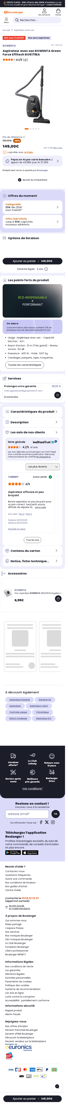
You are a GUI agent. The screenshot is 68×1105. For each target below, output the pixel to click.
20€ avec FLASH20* (14, 37)
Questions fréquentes (18, 875)
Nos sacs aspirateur (39, 37)
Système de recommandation (22, 989)
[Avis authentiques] (43, 442)
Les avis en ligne (14, 993)
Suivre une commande (18, 878)
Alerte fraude (12, 1014)
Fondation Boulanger (17, 947)
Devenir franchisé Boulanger (21, 1030)
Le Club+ (28, 152)
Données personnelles (18, 977)
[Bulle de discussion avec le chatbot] (57, 1086)
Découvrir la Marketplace (19, 1037)
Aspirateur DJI (43, 718)
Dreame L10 (45, 699)
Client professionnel (16, 950)
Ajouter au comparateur (35, 180)
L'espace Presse (14, 928)
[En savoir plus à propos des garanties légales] (46, 269)
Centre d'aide (13, 890)
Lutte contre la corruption (20, 996)
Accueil (6, 30)
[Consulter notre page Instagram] (53, 823)
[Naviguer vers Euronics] (32, 1047)
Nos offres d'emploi (16, 1026)
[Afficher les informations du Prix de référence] (24, 137)
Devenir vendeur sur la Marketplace (25, 1041)
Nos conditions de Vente (19, 966)
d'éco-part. (57, 148)
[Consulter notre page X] (47, 823)
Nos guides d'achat (16, 886)
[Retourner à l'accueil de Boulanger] (13, 12)
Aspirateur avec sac (24, 30)
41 (25, 60)
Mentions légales (15, 974)
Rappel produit (13, 1010)
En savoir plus (11, 396)
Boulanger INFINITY (15, 954)
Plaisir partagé (13, 924)
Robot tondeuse (18, 718)
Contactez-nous (15, 871)
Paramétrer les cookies (18, 981)
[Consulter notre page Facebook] (41, 823)
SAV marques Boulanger (19, 939)
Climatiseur (42, 712)
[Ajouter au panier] (57, 395)
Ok (55, 813)
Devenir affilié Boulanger (19, 1033)
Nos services (12, 931)
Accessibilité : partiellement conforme (27, 1000)
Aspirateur (15, 705)
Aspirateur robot (39, 705)
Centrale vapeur (18, 712)
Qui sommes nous (15, 920)
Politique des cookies (17, 985)
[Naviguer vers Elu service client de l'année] (32, 1056)
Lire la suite (40, 507)
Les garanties (12, 970)
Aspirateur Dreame (19, 699)
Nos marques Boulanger (19, 935)
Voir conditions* (32, 789)
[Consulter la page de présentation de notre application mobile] (13, 852)
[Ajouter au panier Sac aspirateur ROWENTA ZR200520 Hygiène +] (58, 598)
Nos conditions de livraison (20, 882)
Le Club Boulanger (15, 943)
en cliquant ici (43, 456)
